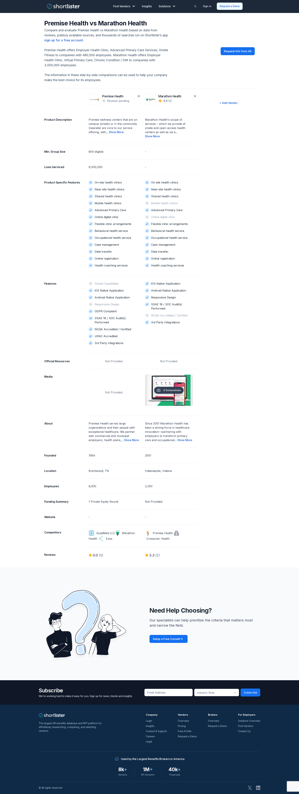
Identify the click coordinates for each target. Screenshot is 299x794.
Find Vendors (121, 6)
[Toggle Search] (195, 6)
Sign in (207, 6)
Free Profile (184, 731)
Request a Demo (230, 6)
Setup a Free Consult (166, 639)
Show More (116, 132)
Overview (183, 720)
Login (149, 720)
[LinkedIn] (258, 788)
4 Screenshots (172, 390)
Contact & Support (156, 731)
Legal (149, 741)
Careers (150, 736)
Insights (147, 6)
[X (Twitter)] (250, 788)
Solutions (165, 6)
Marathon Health (169, 96)
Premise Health (112, 96)
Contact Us (244, 731)
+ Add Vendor (228, 103)
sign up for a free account (63, 40)
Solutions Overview (249, 720)
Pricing (182, 725)
